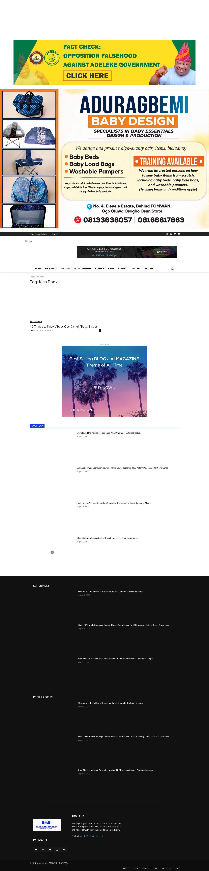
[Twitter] (171, 234)
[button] (172, 268)
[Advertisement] (85, 20)
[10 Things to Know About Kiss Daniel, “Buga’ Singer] (65, 305)
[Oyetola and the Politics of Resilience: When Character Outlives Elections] (52, 447)
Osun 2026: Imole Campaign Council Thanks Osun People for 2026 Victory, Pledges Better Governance (122, 468)
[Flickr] (50, 849)
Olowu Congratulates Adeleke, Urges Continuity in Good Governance (107, 538)
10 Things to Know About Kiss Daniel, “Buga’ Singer (63, 326)
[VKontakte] (64, 849)
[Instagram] (167, 234)
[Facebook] (163, 234)
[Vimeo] (174, 234)
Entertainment (36, 322)
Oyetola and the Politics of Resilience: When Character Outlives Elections (109, 433)
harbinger (34, 330)
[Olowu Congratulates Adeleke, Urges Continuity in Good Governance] (52, 552)
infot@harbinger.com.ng (94, 836)
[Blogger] (36, 849)
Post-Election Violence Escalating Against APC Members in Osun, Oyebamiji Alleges (114, 503)
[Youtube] (178, 234)
